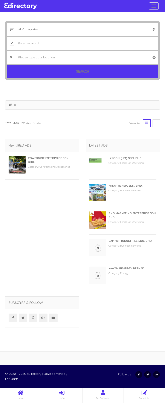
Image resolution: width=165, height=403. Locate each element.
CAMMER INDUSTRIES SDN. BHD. (130, 240)
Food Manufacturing (132, 162)
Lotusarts (11, 379)
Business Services (130, 190)
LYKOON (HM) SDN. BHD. (125, 158)
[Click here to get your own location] (154, 57)
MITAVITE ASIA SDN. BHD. (125, 185)
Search (82, 71)
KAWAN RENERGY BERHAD (126, 268)
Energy (124, 273)
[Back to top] (151, 376)
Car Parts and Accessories (55, 166)
